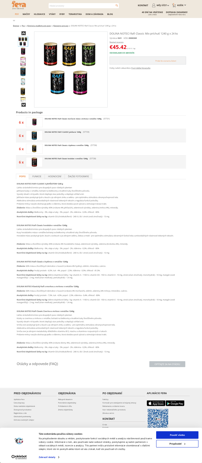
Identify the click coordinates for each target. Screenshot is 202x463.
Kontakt (143, 5)
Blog (110, 14)
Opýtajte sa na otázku (167, 364)
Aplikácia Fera (19, 399)
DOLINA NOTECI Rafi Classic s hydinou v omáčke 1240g (67, 145)
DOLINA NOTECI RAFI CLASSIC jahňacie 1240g (63, 132)
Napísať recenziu (116, 42)
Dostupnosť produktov (22, 410)
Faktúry (105, 399)
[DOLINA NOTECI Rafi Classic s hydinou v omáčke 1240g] (34, 149)
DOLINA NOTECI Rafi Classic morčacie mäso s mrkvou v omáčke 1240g (73, 119)
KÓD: (126, 38)
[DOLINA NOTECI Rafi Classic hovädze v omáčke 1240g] (34, 162)
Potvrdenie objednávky (67, 403)
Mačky (26, 14)
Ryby (62, 14)
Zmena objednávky (65, 410)
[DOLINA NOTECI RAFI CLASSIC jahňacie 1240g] (34, 135)
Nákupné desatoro (65, 399)
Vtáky (52, 14)
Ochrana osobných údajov (24, 420)
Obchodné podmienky (22, 416)
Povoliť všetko (177, 435)
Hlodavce (39, 14)
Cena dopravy (19, 403)
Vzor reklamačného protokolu (114, 410)
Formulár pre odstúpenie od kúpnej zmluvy (119, 403)
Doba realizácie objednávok (24, 406)
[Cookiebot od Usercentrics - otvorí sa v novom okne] (19, 457)
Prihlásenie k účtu (65, 406)
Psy (17, 14)
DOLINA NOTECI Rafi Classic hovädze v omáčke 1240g (66, 158)
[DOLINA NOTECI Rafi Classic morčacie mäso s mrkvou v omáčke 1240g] (34, 122)
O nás (104, 424)
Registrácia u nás (20, 413)
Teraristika (75, 14)
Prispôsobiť (175, 443)
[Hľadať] (116, 5)
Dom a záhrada (94, 14)
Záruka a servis (108, 413)
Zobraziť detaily (47, 457)
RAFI (120, 38)
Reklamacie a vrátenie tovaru (113, 406)
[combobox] (84, 5)
